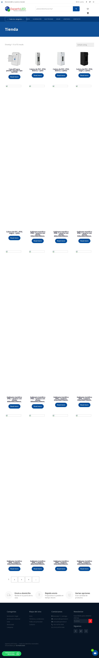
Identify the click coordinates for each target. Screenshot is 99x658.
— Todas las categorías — (15, 19)
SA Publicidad (20, 645)
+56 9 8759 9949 (58, 624)
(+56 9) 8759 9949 (58, 627)
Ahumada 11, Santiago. (59, 616)
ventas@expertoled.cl (60, 622)
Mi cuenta (80, 2)
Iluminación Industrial (13, 619)
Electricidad (48, 19)
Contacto (76, 19)
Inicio (28, 19)
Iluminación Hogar (12, 616)
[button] (2, 2)
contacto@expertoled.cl (60, 619)
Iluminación (37, 19)
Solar (58, 19)
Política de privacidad (35, 622)
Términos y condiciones (36, 619)
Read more (14, 77)
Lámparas (66, 19)
